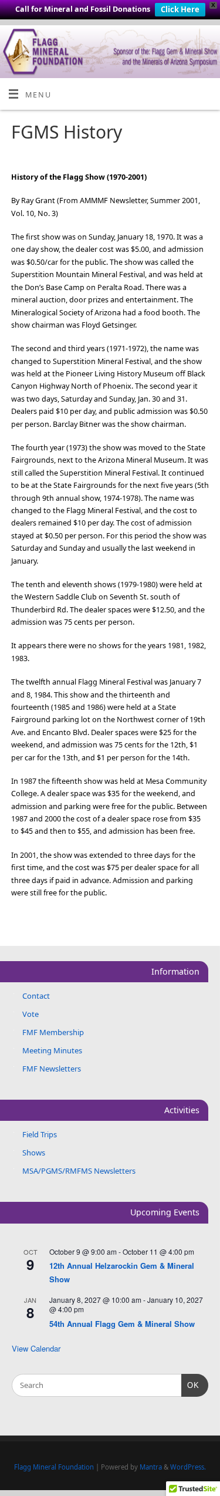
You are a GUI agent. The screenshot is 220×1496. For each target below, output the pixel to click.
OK (190, 1385)
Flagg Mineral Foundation (54, 1467)
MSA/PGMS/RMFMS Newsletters (79, 1170)
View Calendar (36, 1348)
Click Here (180, 9)
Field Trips (39, 1134)
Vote (30, 1014)
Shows (33, 1152)
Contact (36, 995)
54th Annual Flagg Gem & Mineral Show (122, 1323)
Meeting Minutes (52, 1050)
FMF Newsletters (51, 1068)
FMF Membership (53, 1032)
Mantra (151, 1467)
